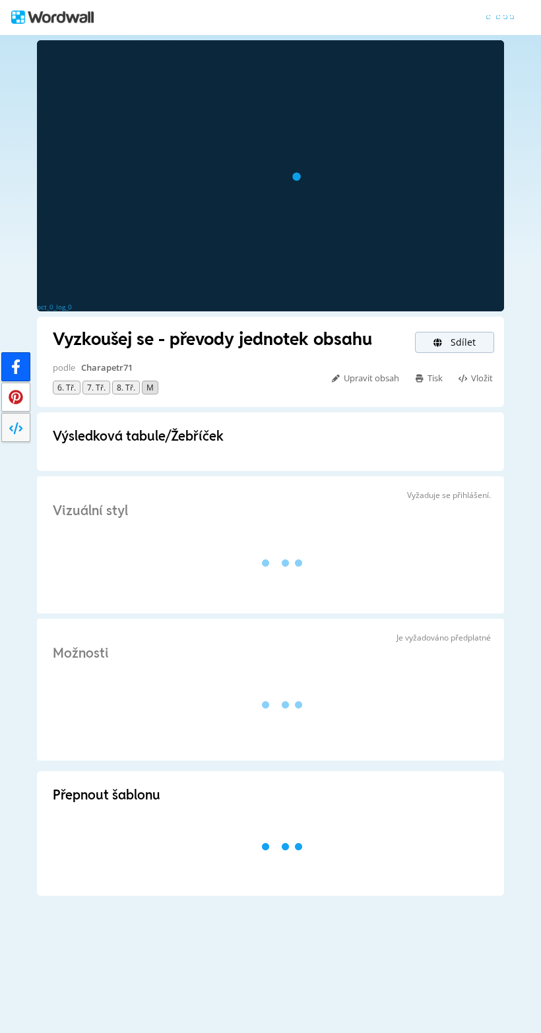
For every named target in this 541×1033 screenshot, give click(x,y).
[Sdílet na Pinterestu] (15, 397)
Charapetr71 (107, 367)
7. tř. (96, 387)
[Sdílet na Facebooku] (15, 366)
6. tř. (66, 387)
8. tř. (126, 387)
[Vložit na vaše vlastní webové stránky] (15, 427)
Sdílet (462, 342)
